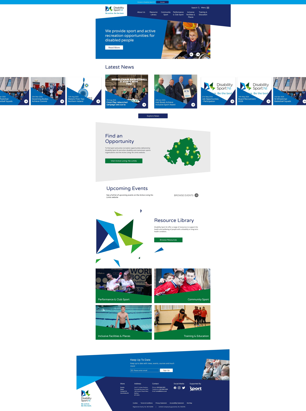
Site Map (189, 403)
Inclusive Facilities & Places (190, 14)
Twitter (183, 388)
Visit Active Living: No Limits (124, 161)
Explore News (153, 116)
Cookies (135, 403)
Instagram (179, 388)
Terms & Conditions (147, 403)
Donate (162, 2)
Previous (191, 54)
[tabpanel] (153, 39)
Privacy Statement (161, 403)
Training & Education (203, 13)
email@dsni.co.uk (159, 391)
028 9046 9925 (158, 387)
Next (198, 54)
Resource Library (153, 13)
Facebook (175, 388)
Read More (114, 47)
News (122, 389)
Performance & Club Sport (178, 13)
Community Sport (166, 13)
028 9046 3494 (160, 389)
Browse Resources (168, 240)
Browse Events (183, 195)
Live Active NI (124, 393)
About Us (141, 12)
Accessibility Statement (177, 403)
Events (122, 387)
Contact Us (123, 391)
